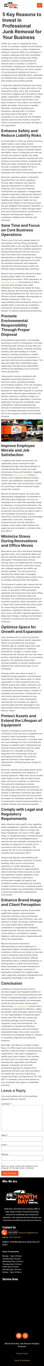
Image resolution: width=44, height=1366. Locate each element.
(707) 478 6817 (15, 1237)
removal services (20, 475)
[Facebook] (19, 1336)
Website (4, 1154)
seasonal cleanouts (9, 282)
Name (4, 1135)
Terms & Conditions (22, 1360)
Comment (6, 1104)
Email (4, 1145)
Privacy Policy (22, 1353)
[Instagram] (25, 1336)
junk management (20, 1006)
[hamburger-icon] (39, 5)
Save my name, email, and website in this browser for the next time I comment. (19, 1167)
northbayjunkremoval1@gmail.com (24, 1233)
